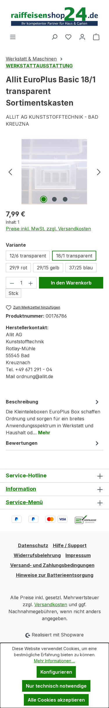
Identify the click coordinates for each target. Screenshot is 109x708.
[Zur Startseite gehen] (54, 16)
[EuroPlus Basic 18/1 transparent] (54, 171)
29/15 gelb (48, 268)
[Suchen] (54, 36)
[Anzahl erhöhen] (31, 283)
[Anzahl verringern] (12, 283)
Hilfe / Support (70, 545)
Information (21, 489)
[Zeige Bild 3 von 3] (65, 199)
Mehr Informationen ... (54, 660)
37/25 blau (81, 268)
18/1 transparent (74, 256)
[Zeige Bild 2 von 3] (54, 199)
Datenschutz (33, 545)
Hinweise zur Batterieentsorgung (54, 575)
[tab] (53, 416)
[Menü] (13, 36)
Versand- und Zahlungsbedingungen (52, 565)
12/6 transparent (28, 256)
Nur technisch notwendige (56, 686)
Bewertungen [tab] (21, 443)
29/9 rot (18, 268)
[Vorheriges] (10, 171)
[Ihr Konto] (82, 36)
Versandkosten (50, 604)
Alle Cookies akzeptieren (56, 700)
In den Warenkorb (71, 283)
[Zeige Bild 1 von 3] (43, 199)
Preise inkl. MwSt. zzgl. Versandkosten (48, 229)
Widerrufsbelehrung (37, 555)
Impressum (78, 555)
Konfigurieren (56, 672)
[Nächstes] (98, 171)
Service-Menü (24, 502)
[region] (54, 171)
